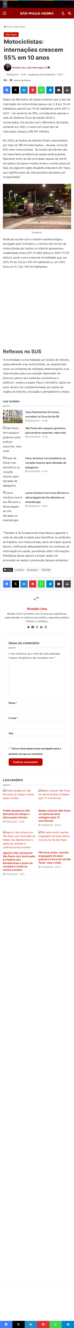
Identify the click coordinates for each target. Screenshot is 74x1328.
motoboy (19, 570)
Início (9, 26)
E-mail (13, 718)
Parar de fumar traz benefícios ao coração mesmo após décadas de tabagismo (45, 463)
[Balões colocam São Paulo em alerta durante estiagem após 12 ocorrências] (54, 798)
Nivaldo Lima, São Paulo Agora (28, 67)
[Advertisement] (37, 310)
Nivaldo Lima (37, 609)
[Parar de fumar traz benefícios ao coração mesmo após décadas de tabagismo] (13, 472)
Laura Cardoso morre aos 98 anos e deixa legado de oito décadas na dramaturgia (47, 497)
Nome (13, 702)
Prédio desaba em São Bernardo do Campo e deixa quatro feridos (16, 814)
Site (11, 733)
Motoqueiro (32, 570)
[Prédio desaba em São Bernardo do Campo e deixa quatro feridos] (19, 798)
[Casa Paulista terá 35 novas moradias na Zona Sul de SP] (13, 416)
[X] (15, 90)
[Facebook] (6, 90)
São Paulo (19, 26)
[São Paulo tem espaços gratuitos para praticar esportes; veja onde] (13, 439)
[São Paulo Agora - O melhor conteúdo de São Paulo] (37, 13)
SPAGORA (45, 570)
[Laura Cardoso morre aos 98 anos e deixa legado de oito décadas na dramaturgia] (13, 507)
